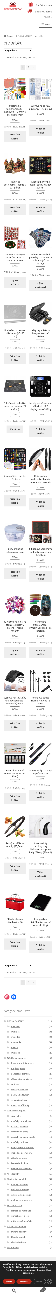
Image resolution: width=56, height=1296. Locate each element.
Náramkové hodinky (16, 1226)
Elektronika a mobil (16, 1179)
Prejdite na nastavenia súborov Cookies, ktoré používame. (28, 1271)
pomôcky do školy (19, 1131)
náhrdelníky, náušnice (21, 1079)
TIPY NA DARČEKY (24, 36)
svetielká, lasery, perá (21, 1152)
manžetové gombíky (20, 1073)
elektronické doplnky (21, 1194)
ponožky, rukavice (19, 1089)
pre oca (14, 1047)
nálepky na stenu (19, 1158)
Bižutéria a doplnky (16, 1058)
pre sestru (15, 1052)
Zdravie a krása (14, 1205)
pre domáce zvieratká (21, 1168)
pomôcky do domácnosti (23, 1137)
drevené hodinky (18, 1231)
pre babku (15, 1026)
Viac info (15, 428)
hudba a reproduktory (21, 1200)
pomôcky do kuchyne (21, 1121)
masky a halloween (20, 1094)
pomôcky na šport (19, 1142)
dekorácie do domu (20, 1163)
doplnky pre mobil (19, 1184)
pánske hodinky (18, 1242)
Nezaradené (13, 1247)
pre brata (15, 1031)
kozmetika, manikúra (21, 1210)
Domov (10, 36)
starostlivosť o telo (20, 1215)
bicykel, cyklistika (19, 1126)
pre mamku (16, 1042)
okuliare (15, 1084)
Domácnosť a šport (16, 1110)
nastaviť (39, 1281)
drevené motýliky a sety (22, 1063)
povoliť (9, 1281)
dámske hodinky (18, 1237)
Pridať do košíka (15, 136)
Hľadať (14, 1290)
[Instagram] (7, 997)
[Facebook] (13, 997)
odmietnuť (24, 1281)
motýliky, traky (18, 1068)
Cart (36, 1288)
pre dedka (15, 1036)
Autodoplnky (13, 1173)
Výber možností (15, 282)
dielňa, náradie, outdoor (22, 1147)
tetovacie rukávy (19, 1100)
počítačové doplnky (20, 1189)
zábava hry (16, 1116)
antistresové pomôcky (21, 1221)
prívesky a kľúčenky (20, 1105)
